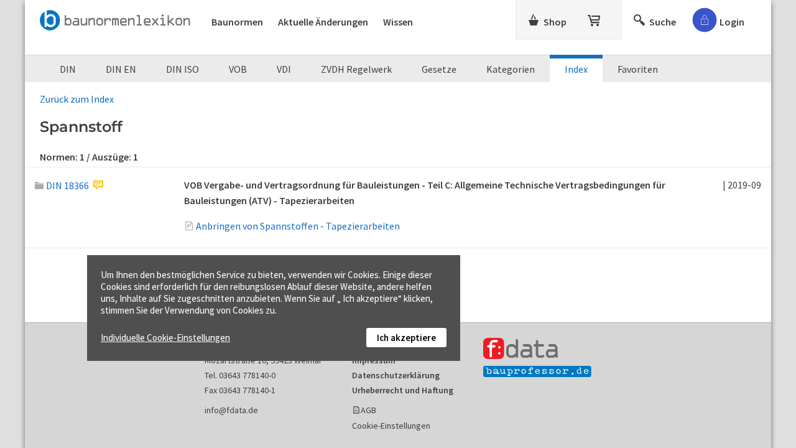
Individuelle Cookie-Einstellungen (165, 337)
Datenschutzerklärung (396, 375)
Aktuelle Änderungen (323, 22)
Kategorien (510, 69)
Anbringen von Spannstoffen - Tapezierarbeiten (298, 226)
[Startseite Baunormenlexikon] (118, 18)
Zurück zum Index (77, 99)
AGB (368, 410)
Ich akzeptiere (406, 337)
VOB (238, 69)
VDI (284, 69)
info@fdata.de (231, 410)
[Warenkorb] (595, 18)
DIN (68, 69)
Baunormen (237, 22)
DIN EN (121, 69)
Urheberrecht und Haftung (402, 390)
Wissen (398, 22)
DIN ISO (182, 69)
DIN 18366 (67, 185)
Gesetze (439, 69)
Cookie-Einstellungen (391, 425)
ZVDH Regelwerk (356, 69)
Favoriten (638, 69)
